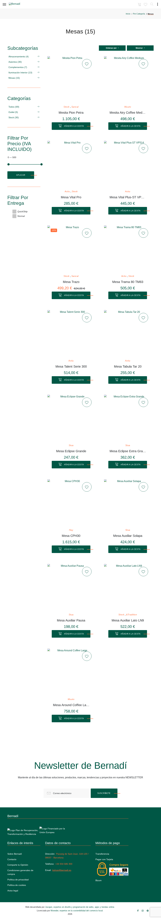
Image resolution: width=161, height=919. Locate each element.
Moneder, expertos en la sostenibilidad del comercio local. (77, 910)
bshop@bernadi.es (61, 870)
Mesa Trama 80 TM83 (127, 282)
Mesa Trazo (71, 282)
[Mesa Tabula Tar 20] (127, 333)
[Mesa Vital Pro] (71, 164)
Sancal (75, 106)
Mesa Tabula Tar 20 (128, 366)
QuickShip (22, 211)
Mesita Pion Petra (71, 112)
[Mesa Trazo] (71, 249)
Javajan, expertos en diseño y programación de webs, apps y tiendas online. (80, 907)
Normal (21, 216)
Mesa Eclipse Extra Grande (128, 451)
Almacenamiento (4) (18, 56)
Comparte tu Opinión (17, 865)
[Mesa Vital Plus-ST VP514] (127, 164)
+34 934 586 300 (63, 864)
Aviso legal (12, 890)
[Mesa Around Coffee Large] (71, 672)
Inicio (128, 14)
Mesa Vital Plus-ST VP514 (128, 197)
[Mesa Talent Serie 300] (71, 333)
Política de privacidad (18, 879)
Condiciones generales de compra (20, 872)
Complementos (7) (17, 67)
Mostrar (139, 48)
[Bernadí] (19, 4)
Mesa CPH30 (71, 535)
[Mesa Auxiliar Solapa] (127, 502)
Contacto (11, 859)
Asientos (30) (15, 62)
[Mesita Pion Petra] (71, 79)
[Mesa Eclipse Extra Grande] (127, 418)
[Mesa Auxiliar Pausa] (71, 587)
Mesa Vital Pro (71, 197)
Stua (71, 445)
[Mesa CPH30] (71, 502)
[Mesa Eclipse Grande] (71, 418)
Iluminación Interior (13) (20, 72)
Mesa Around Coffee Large (71, 705)
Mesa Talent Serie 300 (71, 366)
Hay (71, 530)
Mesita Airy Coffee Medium (128, 112)
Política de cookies (16, 885)
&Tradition (131, 614)
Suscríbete (104, 793)
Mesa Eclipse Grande (71, 451)
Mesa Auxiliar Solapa (127, 535)
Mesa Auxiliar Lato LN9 (128, 620)
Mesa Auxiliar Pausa (71, 620)
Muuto (127, 106)
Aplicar (20, 175)
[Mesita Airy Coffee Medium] (127, 79)
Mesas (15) (14, 78)
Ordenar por (111, 48)
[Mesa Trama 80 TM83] (127, 249)
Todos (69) (13, 107)
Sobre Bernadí (14, 854)
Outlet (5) (13, 112)
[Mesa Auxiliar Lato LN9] (127, 587)
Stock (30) (13, 117)
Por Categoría (139, 14)
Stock (66, 106)
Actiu (67, 191)
